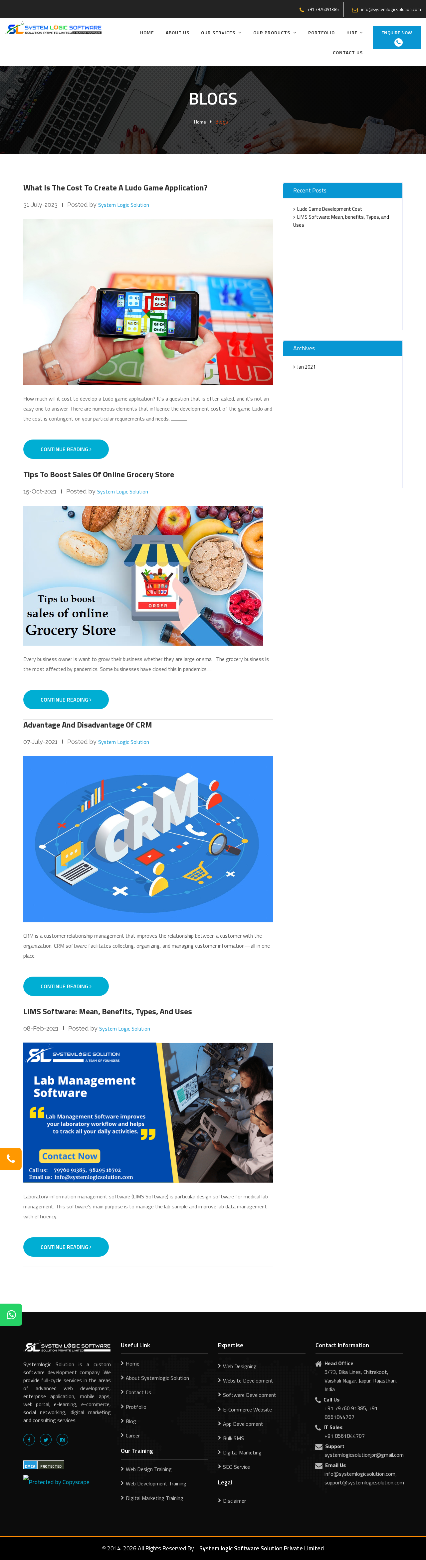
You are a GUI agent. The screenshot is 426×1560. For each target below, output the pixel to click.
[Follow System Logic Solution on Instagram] (62, 1439)
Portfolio (321, 32)
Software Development (249, 1395)
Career (133, 1435)
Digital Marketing (242, 1452)
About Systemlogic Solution (157, 1378)
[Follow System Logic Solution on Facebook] (29, 1439)
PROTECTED (51, 1466)
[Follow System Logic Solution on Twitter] (46, 1439)
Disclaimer (234, 1501)
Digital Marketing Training (154, 1498)
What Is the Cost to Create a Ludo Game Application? (115, 187)
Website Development (248, 1381)
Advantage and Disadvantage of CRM (87, 725)
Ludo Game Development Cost (329, 209)
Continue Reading (65, 449)
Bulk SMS (233, 1438)
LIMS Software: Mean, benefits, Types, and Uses (107, 1011)
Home (147, 32)
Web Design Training (149, 1469)
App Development (243, 1424)
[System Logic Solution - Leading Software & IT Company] (53, 27)
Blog (131, 1421)
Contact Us (348, 52)
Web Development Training (156, 1483)
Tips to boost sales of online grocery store (98, 474)
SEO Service (236, 1467)
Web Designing (240, 1366)
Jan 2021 (306, 367)
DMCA (30, 1466)
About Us (177, 32)
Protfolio (136, 1407)
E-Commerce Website (247, 1409)
